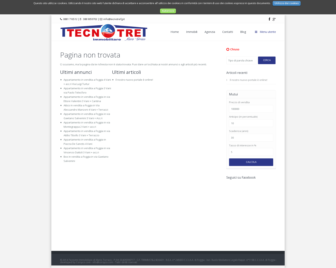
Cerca (267, 60)
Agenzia (210, 32)
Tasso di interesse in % (242, 145)
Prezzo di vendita (239, 102)
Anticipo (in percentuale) (243, 116)
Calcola (251, 162)
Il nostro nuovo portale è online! (134, 79)
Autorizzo (168, 10)
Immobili (191, 32)
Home (175, 32)
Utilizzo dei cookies (287, 3)
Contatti (227, 32)
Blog (243, 32)
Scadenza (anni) (238, 131)
